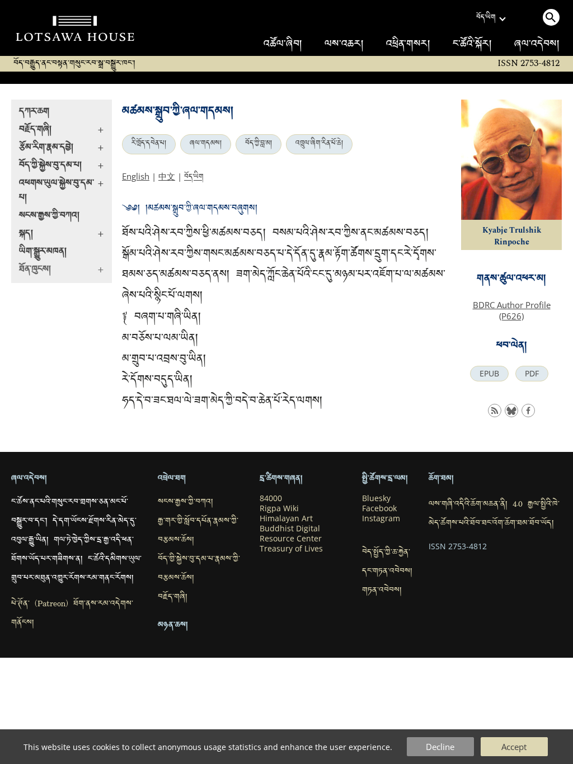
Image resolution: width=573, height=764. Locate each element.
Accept (514, 746)
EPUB (489, 374)
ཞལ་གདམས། (206, 144)
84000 (271, 498)
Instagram (381, 518)
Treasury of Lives (291, 549)
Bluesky (376, 498)
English (135, 176)
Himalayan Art (286, 518)
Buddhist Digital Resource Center (291, 534)
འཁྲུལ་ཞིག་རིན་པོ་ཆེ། (319, 144)
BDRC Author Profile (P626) (512, 310)
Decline (440, 746)
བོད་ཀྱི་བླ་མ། (258, 144)
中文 (166, 176)
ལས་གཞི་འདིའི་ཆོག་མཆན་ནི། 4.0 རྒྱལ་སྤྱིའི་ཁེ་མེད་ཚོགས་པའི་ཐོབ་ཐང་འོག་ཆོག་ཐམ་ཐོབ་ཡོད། (494, 515)
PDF (532, 374)
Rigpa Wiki (279, 508)
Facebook (379, 508)
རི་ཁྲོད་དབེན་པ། (148, 144)
